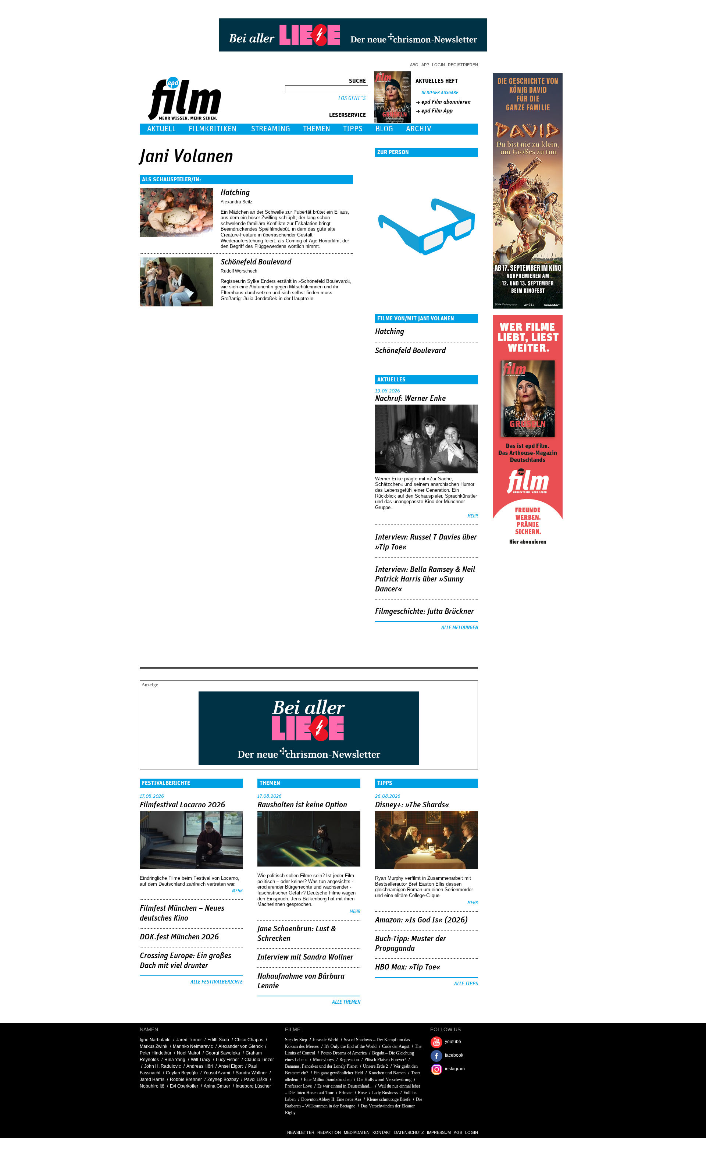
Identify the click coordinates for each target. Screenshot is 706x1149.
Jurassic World (325, 1039)
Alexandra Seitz (236, 201)
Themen (316, 129)
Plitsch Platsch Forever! (385, 1059)
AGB (458, 1132)
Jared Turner (189, 1039)
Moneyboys (323, 1059)
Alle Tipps (466, 983)
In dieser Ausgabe (439, 93)
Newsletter (300, 1132)
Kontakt (381, 1132)
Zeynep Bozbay (223, 1079)
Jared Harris (152, 1079)
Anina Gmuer (217, 1086)
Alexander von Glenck (240, 1046)
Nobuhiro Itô (152, 1086)
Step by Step (296, 1039)
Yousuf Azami (216, 1072)
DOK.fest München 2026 (179, 937)
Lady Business (385, 1092)
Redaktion (329, 1132)
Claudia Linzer (259, 1059)
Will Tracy (200, 1059)
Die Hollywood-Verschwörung (384, 1079)
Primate (345, 1092)
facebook (454, 1055)
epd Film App (437, 111)
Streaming (270, 129)
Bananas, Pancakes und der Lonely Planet (321, 1066)
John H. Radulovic (162, 1066)
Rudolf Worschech (239, 271)
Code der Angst (395, 1046)
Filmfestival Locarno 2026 (182, 805)
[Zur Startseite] (185, 118)
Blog (384, 129)
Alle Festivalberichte (216, 982)
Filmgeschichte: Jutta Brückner (424, 612)
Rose (362, 1092)
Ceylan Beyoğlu (182, 1072)
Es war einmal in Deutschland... (344, 1086)
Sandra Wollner (251, 1072)
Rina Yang (174, 1059)
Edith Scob (218, 1039)
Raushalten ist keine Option (302, 805)
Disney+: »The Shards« (412, 805)
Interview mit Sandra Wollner (305, 957)
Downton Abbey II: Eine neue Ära (331, 1099)
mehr (472, 516)
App (425, 65)
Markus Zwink (153, 1046)
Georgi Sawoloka (223, 1053)
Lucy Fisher (227, 1059)
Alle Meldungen (459, 627)
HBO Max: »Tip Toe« (408, 967)
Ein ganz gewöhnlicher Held (338, 1072)
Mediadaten (357, 1132)
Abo (414, 65)
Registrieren (463, 65)
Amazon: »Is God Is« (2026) (421, 920)
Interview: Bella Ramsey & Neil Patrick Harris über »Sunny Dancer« (425, 579)
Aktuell (161, 129)
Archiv (418, 129)
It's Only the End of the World (350, 1046)
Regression (349, 1059)
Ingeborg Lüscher (253, 1086)
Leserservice (347, 115)
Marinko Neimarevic (193, 1046)
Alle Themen (346, 1002)
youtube (453, 1041)
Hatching (235, 193)
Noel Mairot (188, 1053)
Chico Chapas (249, 1039)
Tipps (353, 129)
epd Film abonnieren (446, 102)
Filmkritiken (212, 129)
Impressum (439, 1132)
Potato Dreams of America (344, 1053)
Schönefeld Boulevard (256, 262)
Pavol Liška (255, 1079)
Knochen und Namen (387, 1072)
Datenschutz (409, 1132)
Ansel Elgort (230, 1066)
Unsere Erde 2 (375, 1066)
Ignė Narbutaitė (155, 1039)
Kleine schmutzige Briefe (388, 1099)
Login (438, 65)
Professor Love (298, 1086)
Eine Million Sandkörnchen (328, 1079)
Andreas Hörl (199, 1066)
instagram (455, 1068)
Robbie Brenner (186, 1079)
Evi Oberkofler (184, 1086)
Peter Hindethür (155, 1053)
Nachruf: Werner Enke (410, 399)
